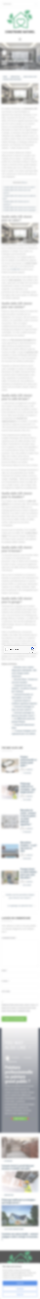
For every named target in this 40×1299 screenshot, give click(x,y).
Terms (33, 652)
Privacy (30, 652)
